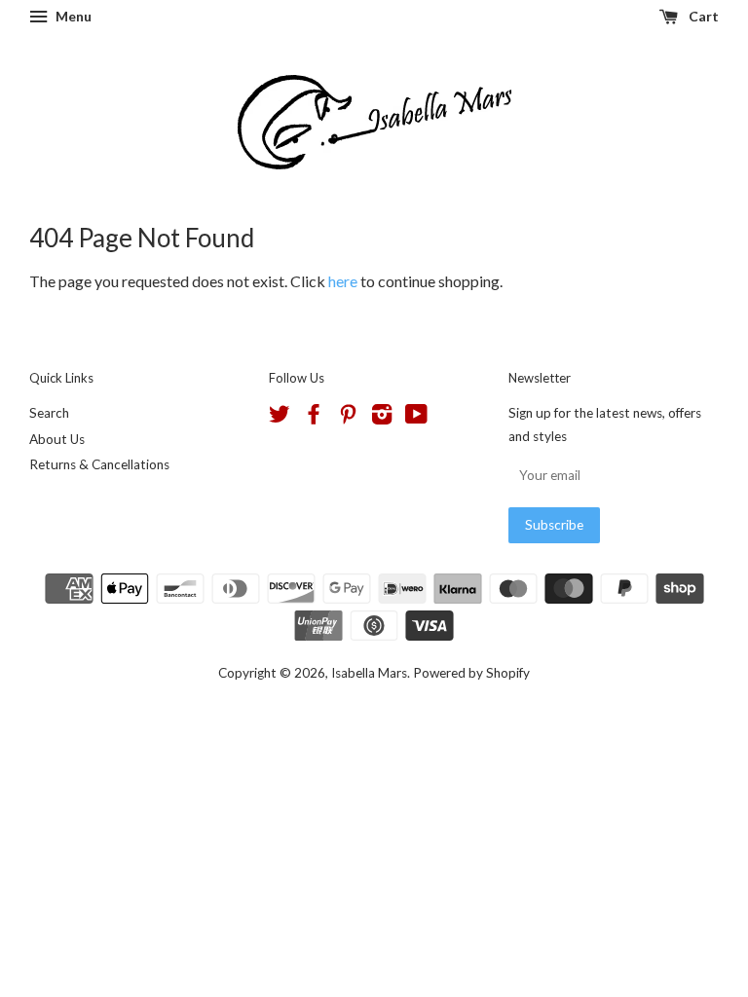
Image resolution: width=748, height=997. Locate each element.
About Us (57, 439)
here (342, 281)
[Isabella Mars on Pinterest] (347, 417)
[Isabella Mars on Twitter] (279, 417)
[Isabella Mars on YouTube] (416, 417)
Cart (702, 16)
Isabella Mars (369, 673)
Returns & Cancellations (99, 464)
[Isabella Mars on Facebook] (313, 417)
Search (49, 413)
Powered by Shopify (471, 673)
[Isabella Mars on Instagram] (382, 417)
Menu (72, 16)
